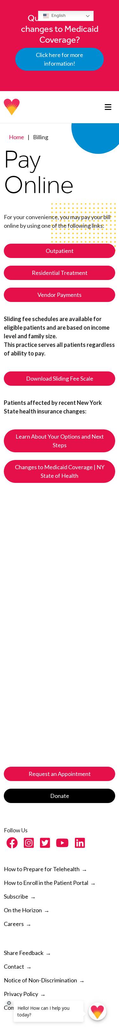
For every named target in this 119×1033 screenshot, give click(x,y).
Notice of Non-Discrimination (40, 980)
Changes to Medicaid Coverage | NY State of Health (59, 471)
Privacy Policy (21, 993)
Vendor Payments (59, 294)
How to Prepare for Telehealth (45, 868)
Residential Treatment (60, 272)
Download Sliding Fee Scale (59, 378)
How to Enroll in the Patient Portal (50, 882)
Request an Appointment (60, 773)
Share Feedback (23, 952)
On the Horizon (23, 910)
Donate (59, 795)
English (58, 15)
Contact (14, 966)
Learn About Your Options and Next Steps (60, 440)
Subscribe (16, 896)
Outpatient (60, 250)
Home (16, 136)
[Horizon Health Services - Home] (12, 107)
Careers (14, 923)
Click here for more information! (59, 59)
